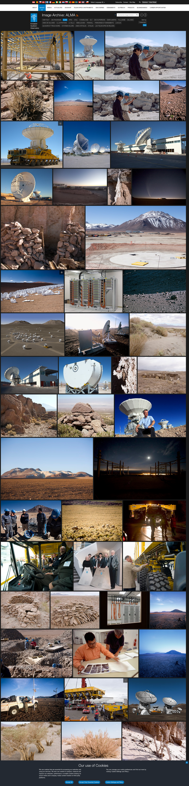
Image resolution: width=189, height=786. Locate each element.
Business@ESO (142, 7)
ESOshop (68, 7)
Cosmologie (83, 20)
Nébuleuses (80, 23)
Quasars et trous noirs (51, 26)
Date (144, 25)
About (34, 7)
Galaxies (130, 20)
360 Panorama (56, 20)
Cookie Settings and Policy (114, 782)
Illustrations (62, 23)
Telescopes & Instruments (83, 7)
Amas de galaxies (49, 23)
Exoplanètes (111, 20)
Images (41, 7)
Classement (142, 22)
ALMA (65, 20)
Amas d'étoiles (81, 26)
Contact (125, 2)
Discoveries (100, 7)
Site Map (132, 2)
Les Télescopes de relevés (104, 26)
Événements (111, 7)
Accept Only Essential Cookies (89, 782)
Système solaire (68, 26)
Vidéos (49, 7)
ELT (91, 20)
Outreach (121, 7)
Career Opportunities (158, 7)
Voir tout (46, 20)
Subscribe (119, 2)
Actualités (58, 7)
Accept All (69, 782)
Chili (75, 20)
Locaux (118, 23)
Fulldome (121, 20)
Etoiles (90, 26)
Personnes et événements (104, 23)
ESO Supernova (99, 20)
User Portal (152, 2)
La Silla (71, 23)
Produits (131, 7)
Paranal (90, 23)
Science (145, 2)
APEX (70, 20)
